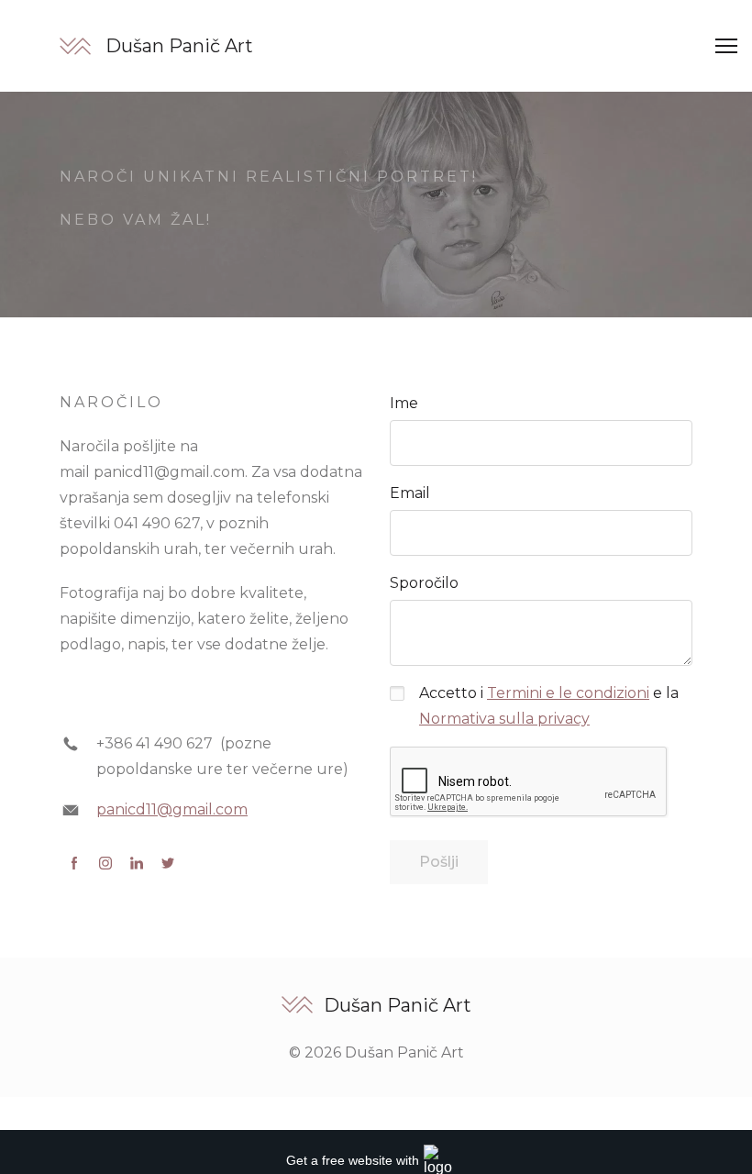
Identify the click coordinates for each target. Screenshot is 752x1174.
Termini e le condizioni (568, 693)
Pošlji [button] (439, 861)
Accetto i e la (549, 705)
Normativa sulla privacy (504, 718)
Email (410, 493)
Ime (404, 403)
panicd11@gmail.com (172, 809)
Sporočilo (424, 583)
